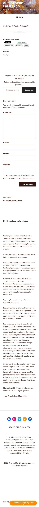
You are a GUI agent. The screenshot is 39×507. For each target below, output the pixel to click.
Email (6, 154)
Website (6, 164)
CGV (10, 427)
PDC (28, 427)
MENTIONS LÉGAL (19, 427)
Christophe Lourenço (13, 5)
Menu (21, 17)
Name (6, 142)
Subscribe (29, 90)
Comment (7, 113)
